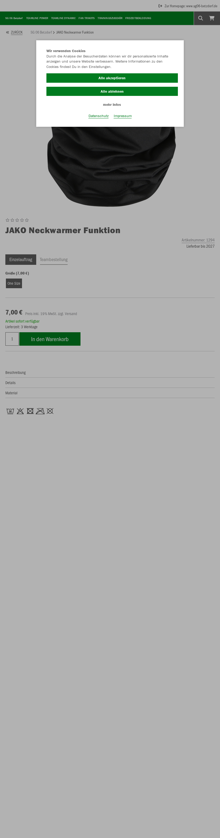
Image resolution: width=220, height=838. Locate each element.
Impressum (123, 115)
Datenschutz (99, 115)
